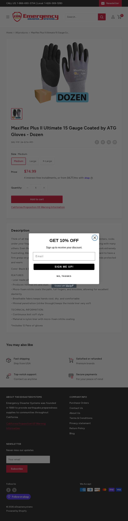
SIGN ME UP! (64, 266)
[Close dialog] (95, 238)
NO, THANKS (64, 276)
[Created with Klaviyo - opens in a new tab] (64, 286)
